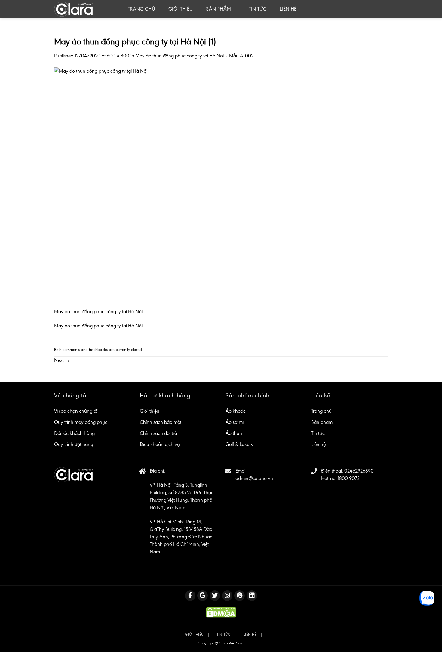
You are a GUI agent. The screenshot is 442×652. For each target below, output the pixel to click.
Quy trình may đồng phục (80, 422)
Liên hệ (288, 9)
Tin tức (257, 9)
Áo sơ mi (235, 422)
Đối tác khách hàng (74, 433)
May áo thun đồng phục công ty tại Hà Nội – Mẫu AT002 (194, 56)
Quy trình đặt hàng (73, 444)
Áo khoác (236, 411)
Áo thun (234, 433)
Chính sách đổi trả (158, 433)
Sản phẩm (218, 9)
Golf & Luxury (239, 444)
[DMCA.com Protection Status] (221, 611)
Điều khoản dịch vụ (160, 444)
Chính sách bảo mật (160, 422)
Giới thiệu (180, 9)
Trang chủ (141, 9)
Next (62, 360)
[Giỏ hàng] (383, 9)
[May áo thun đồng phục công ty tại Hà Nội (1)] (144, 187)
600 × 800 (118, 56)
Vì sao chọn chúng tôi (76, 411)
